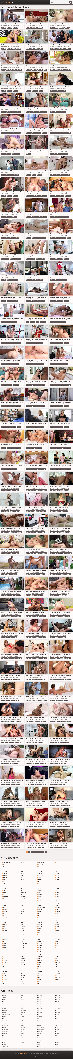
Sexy (57, 890)
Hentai (22, 983)
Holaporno (23, 1010)
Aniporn (5, 1008)
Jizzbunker (22, 1018)
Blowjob (5, 930)
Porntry (40, 1010)
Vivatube (58, 1003)
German (22, 956)
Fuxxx (4, 1044)
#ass (45, 69)
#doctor (28, 763)
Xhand (57, 1023)
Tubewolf (40, 1042)
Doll (21, 894)
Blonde (4, 928)
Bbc (4, 900)
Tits (57, 954)
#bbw (52, 27)
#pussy (13, 111)
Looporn (22, 1025)
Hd (21, 979)
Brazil (4, 937)
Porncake (22, 1044)
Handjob (22, 975)
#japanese (4, 658)
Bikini (4, 922)
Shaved (57, 892)
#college (53, 174)
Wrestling (58, 977)
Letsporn (22, 1023)
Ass (4, 890)
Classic (4, 975)
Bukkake (5, 949)
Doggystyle (23, 892)
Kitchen (40, 886)
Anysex (4, 1012)
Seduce (57, 888)
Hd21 (21, 997)
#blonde (43, 237)
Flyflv (4, 1042)
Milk (39, 915)
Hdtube (22, 1001)
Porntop (40, 1008)
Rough (57, 877)
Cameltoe (5, 956)
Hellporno (22, 1006)
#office (18, 427)
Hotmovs (22, 1012)
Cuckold (22, 871)
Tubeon (40, 1038)
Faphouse (5, 1040)
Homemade (41, 862)
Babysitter (5, 896)
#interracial (68, 553)
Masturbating (41, 907)
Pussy (57, 862)
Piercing (40, 966)
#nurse (38, 763)
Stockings (58, 926)
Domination (23, 896)
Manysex (22, 1027)
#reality (9, 111)
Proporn (40, 1012)
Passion (40, 960)
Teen (57, 947)
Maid (39, 903)
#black (68, 237)
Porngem (40, 995)
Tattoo (57, 943)
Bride (4, 941)
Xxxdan (57, 1033)
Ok (21, 1040)
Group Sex (23, 969)
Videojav (58, 999)
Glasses (22, 962)
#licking (41, 90)
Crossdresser (23, 869)
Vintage (57, 966)
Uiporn (39, 1046)
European (22, 909)
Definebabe (5, 1031)
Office (39, 935)
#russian (8, 69)
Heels (21, 981)
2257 (34, 1056)
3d (3, 864)
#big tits (4, 27)
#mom (27, 48)
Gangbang (23, 949)
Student (58, 935)
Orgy (39, 947)
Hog (21, 1008)
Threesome (58, 952)
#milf (41, 48)
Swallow (58, 937)
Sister (57, 898)
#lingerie (19, 111)
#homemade (66, 216)
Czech (21, 877)
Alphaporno (6, 1003)
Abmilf (4, 999)
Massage (40, 905)
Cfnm (4, 966)
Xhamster (58, 1021)
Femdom (22, 920)
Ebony (22, 903)
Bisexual (5, 924)
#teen (3, 69)
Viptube (58, 1001)
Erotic (21, 907)
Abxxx (4, 1001)
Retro (57, 871)
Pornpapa (40, 1006)
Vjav (57, 1006)
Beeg (4, 1018)
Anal (4, 879)
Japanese (40, 879)
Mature (40, 909)
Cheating (5, 969)
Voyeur (57, 971)
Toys (57, 958)
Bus (4, 952)
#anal (17, 237)
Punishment (41, 983)
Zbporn (57, 1042)
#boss (42, 532)
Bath (4, 898)
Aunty (4, 892)
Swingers (58, 939)
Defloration (23, 886)
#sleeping (42, 469)
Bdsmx (4, 1016)
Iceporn (22, 1014)
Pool (39, 973)
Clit (4, 977)
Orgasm (40, 945)
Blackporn (5, 1023)
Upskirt (57, 964)
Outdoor (40, 949)
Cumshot (22, 873)
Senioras (40, 1016)
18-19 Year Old (6, 862)
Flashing (22, 932)
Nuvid (21, 1038)
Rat (39, 1014)
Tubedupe (40, 1035)
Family (22, 918)
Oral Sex (40, 943)
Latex (39, 890)
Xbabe (57, 1014)
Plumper (40, 971)
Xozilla (57, 1029)
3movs (4, 995)
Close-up (5, 979)
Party (39, 958)
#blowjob (15, 27)
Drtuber (5, 1035)
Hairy (21, 973)
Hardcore (22, 977)
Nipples (40, 926)
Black (4, 926)
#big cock (40, 69)
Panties (40, 952)
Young (57, 979)
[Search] (70, 2)
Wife (57, 975)
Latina (39, 892)
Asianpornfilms (6, 1014)
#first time (8, 153)
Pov (39, 977)
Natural (40, 924)
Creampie (22, 866)
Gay (21, 954)
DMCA (38, 1056)
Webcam (58, 973)
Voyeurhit (58, 1008)
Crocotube (5, 1029)
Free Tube (7, 2)
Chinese (5, 971)
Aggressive (5, 871)
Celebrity (5, 964)
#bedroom (63, 237)
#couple (13, 69)
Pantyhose (40, 956)
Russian (57, 879)
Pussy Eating (59, 864)
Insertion (40, 873)
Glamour (22, 960)
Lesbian (40, 894)
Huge (39, 866)
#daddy (56, 469)
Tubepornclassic (41, 1040)
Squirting (58, 924)
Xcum (57, 1018)
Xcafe (57, 1016)
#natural (44, 132)
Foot (21, 937)
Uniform (58, 962)
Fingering (22, 926)
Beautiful (5, 909)
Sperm (57, 920)
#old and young (11, 48)
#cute (7, 237)
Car (4, 958)
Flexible (22, 935)
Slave (57, 905)
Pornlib (40, 1003)
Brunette (5, 947)
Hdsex (22, 999)
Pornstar (40, 975)
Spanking (58, 918)
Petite (39, 964)
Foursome (22, 939)
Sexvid (39, 1025)
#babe (17, 364)
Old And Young (41, 941)
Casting (4, 962)
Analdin (5, 1006)
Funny (22, 947)
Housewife (40, 864)
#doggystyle (35, 90)
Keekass (22, 1021)
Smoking (58, 911)
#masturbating (40, 826)
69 (3, 866)
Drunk (22, 900)
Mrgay (22, 1033)
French (22, 941)
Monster (40, 922)
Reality (57, 866)
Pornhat (40, 997)
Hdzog (22, 1003)
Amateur (5, 873)
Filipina (22, 924)
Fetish (21, 922)
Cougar (22, 862)
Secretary (58, 886)
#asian (56, 27)
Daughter (22, 881)
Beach (4, 907)
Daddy (22, 879)
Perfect (39, 962)
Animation (5, 881)
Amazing (5, 875)
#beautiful (53, 48)
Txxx (39, 1044)
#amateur (61, 27)
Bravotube (5, 1027)
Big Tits (4, 920)
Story (57, 928)
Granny (22, 966)
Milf (39, 913)
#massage (16, 700)
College (4, 981)
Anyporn (5, 1010)
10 (45, 852)
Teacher (57, 945)
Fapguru (5, 1038)
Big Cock (5, 918)
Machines (40, 900)
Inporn (22, 1016)
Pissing (39, 969)
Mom (39, 920)
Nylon (39, 932)
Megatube (22, 1029)
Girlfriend (22, 958)
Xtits (57, 1031)
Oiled (39, 937)
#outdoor (62, 69)
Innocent (40, 871)
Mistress (40, 918)
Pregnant (40, 979)
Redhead (58, 869)
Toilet (57, 956)
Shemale (58, 894)
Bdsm (4, 905)
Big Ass (4, 915)
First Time (22, 928)
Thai (57, 949)
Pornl (39, 1001)
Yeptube (58, 1038)
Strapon (58, 930)
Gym (21, 971)
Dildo (21, 888)
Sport (57, 922)
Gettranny (5, 1046)
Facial (21, 913)
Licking (39, 896)
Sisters (57, 900)
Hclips (21, 995)
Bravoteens (5, 1025)
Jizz (39, 881)
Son (57, 915)
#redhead (40, 742)
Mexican (40, 911)
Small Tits (58, 909)
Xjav (57, 1025)
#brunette (9, 27)
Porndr (22, 1046)
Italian (39, 877)
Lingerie (40, 898)
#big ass (67, 27)
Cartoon (5, 960)
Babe (4, 894)
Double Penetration (25, 898)
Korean (40, 888)
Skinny (57, 903)
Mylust (22, 1035)
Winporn (58, 1012)
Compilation (6, 983)
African (4, 869)
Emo (21, 905)
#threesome (43, 322)
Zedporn (58, 1044)
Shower (57, 896)
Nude (39, 928)
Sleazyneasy (41, 1027)
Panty (39, 954)
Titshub (40, 1031)
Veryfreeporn (59, 997)
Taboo (57, 941)
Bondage (5, 932)
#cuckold (33, 763)
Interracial (40, 875)
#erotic (38, 237)
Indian (39, 869)
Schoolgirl (58, 883)
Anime (4, 883)
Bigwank (5, 1021)
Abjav (4, 997)
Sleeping (58, 907)
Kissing (40, 883)
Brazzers (5, 939)
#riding (43, 763)
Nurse (39, 930)
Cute (21, 875)
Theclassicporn (41, 1029)
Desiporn (5, 1033)
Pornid (39, 999)
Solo (57, 913)
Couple (22, 864)
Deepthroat (23, 883)
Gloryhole (22, 964)
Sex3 (39, 1021)
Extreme (22, 911)
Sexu (39, 1023)
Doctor (22, 890)
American (5, 877)
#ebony (44, 721)
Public (39, 981)
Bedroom (5, 911)
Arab (4, 886)
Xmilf (57, 1027)
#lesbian (15, 90)
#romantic (68, 69)
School (57, 881)
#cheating (34, 69)
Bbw (4, 903)
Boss (4, 935)
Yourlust (58, 1040)
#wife (32, 48)
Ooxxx (22, 1042)
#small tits (16, 174)
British (4, 943)
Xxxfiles (57, 1035)
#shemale (28, 153)
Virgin (57, 969)
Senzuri (40, 1018)
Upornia (58, 995)
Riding (57, 873)
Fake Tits (22, 915)
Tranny (39, 1033)
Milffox (22, 1031)
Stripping (58, 932)
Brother (4, 945)
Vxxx (57, 1010)
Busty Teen (5, 954)
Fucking (22, 945)
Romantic (58, 875)
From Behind (23, 943)
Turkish (57, 960)
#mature (10, 385)
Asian (4, 888)
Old (39, 939)
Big (4, 913)
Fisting (22, 930)
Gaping (22, 952)
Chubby (5, 973)
